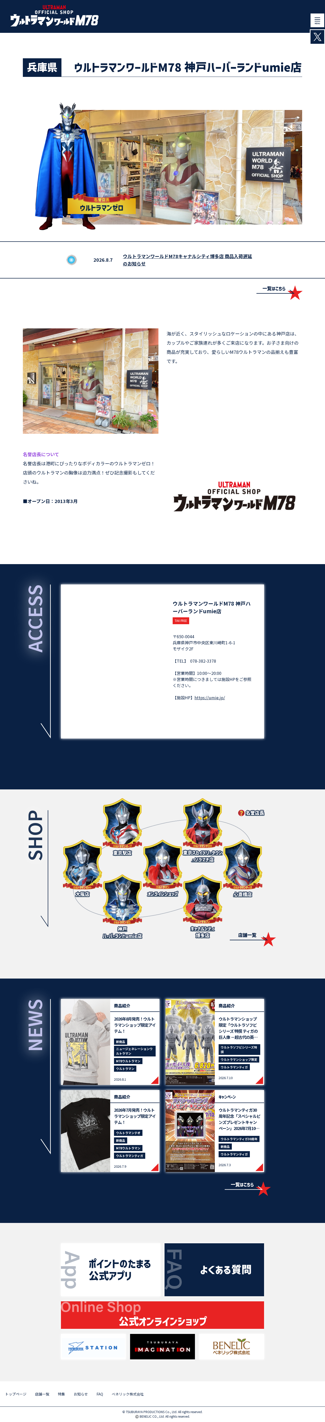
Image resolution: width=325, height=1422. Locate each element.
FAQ (99, 1394)
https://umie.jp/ (209, 697)
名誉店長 (255, 813)
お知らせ (81, 1394)
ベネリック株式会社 (128, 1394)
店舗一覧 (247, 935)
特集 (61, 1394)
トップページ (15, 1394)
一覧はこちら (274, 288)
